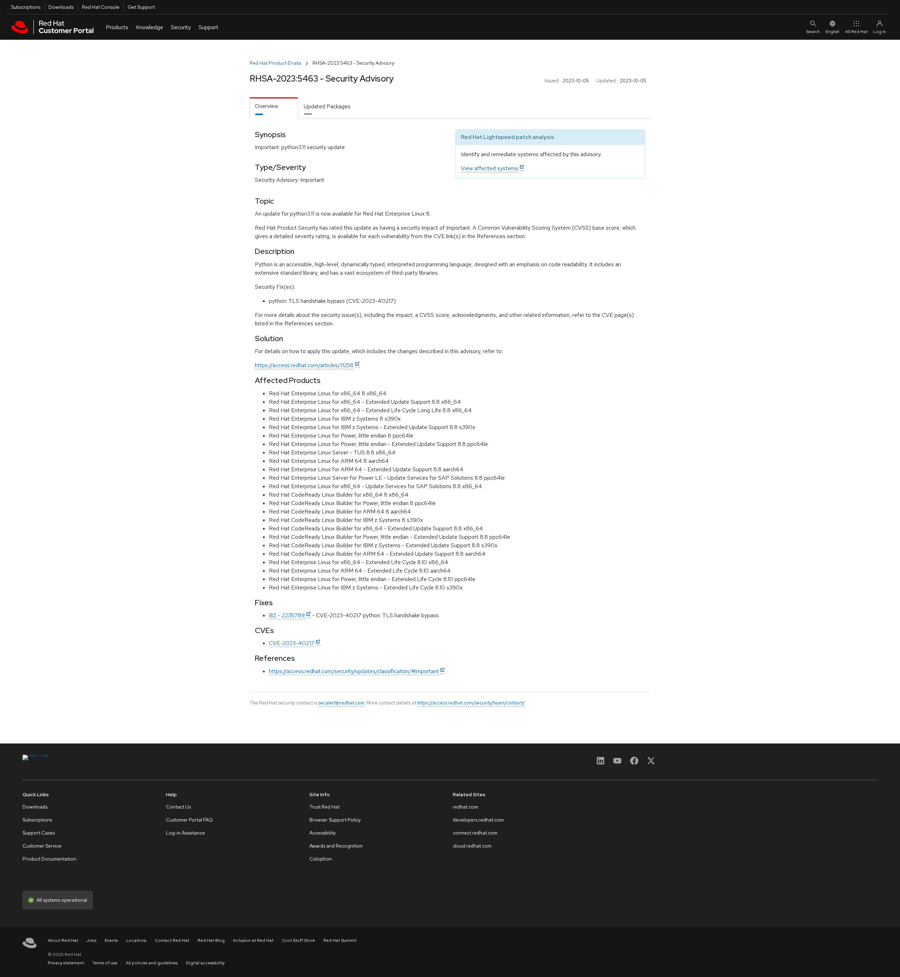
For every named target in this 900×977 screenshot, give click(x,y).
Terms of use (104, 963)
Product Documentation (49, 859)
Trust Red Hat (324, 807)
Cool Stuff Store (298, 940)
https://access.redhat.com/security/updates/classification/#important (354, 671)
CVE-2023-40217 (291, 643)
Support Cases (38, 833)
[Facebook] (634, 763)
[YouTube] (617, 763)
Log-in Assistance (185, 833)
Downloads (61, 7)
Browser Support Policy (335, 820)
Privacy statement (66, 963)
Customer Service (42, 846)
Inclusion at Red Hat (253, 940)
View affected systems (489, 168)
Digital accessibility (205, 963)
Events (111, 940)
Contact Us (178, 807)
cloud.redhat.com (472, 846)
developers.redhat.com (478, 820)
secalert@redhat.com (341, 703)
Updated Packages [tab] (327, 106)
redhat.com (465, 807)
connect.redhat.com (475, 833)
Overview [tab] (266, 106)
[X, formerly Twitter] (651, 763)
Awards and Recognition (336, 846)
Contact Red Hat (172, 940)
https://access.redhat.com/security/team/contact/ (471, 703)
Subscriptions (25, 7)
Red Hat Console (101, 7)
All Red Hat (856, 31)
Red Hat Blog (211, 940)
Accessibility (322, 833)
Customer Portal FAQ (189, 820)
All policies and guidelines (152, 963)
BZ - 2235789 (287, 615)
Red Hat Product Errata (275, 63)
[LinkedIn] (600, 763)
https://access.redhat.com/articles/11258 (304, 365)
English (832, 31)
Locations (136, 940)
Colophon (320, 859)
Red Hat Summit (339, 940)
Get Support (141, 7)
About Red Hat (63, 940)
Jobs (91, 940)
